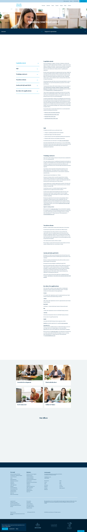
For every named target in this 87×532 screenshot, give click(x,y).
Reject (17, 528)
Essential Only (12, 528)
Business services (57, 90)
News (65, 5)
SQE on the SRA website (64, 140)
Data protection (29, 480)
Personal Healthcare (13, 487)
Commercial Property (30, 478)
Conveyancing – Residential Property (16, 475)
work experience (65, 323)
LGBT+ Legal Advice (30, 487)
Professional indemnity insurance (15, 505)
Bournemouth (48, 87)
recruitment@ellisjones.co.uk (49, 214)
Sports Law (28, 491)
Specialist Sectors (13, 491)
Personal (43, 5)
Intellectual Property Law (31, 486)
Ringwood (58, 87)
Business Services (29, 475)
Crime (11, 478)
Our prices (61, 486)
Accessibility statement (30, 506)
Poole (45, 483)
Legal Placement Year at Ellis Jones (51, 118)
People (61, 5)
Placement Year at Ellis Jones (50, 116)
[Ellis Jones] (19, 5)
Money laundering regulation (14, 503)
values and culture (54, 331)
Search (71, 1)
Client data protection (30, 505)
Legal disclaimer (13, 501)
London (50, 88)
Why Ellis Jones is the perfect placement (52, 112)
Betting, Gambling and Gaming (15, 474)
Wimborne (45, 88)
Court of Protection (13, 476)
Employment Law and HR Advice (32, 482)
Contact (69, 5)
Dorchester (53, 87)
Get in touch (47, 472)
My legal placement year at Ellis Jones (52, 114)
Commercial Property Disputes (31, 479)
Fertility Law (12, 483)
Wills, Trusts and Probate (14, 494)
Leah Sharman (50, 275)
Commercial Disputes (30, 476)
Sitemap (11, 506)
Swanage (61, 87)
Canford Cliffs (66, 87)
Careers (56, 5)
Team (60, 482)
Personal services (49, 90)
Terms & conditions (30, 503)
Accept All (5, 528)
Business (48, 5)
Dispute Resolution (13, 479)
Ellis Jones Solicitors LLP (48, 501)
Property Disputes (13, 490)
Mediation (12, 486)
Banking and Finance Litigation (31, 474)
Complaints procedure (13, 502)
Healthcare (28, 483)
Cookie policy (29, 502)
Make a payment (66, 1)
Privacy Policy (8, 526)
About (53, 5)
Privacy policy (29, 501)
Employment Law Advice (14, 480)
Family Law (12, 482)
